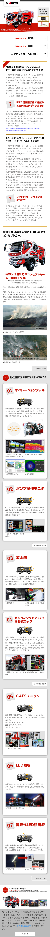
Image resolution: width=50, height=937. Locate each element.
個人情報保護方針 (24, 926)
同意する (25, 934)
